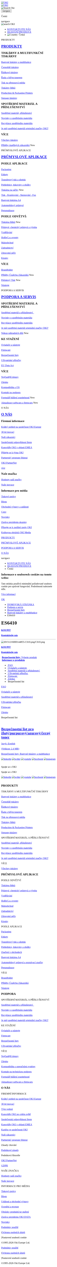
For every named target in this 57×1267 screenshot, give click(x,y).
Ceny (3, 512)
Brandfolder (7, 270)
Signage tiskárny (9, 98)
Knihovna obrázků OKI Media (16, 532)
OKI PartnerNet (9, 463)
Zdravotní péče (8, 253)
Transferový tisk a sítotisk (13, 179)
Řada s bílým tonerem (11, 77)
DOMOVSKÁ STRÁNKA (20, 604)
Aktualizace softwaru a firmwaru (17, 402)
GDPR (4, 1165)
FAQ (10, 665)
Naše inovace (7, 484)
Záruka (4, 382)
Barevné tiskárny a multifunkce (16, 62)
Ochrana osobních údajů (13, 1232)
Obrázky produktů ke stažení (15, 1212)
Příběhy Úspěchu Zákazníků (15, 275)
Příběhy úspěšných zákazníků (15, 145)
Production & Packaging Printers (17, 93)
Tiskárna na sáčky (9, 190)
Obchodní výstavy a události (15, 507)
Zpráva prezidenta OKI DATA (16, 1217)
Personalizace (7, 210)
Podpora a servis (15, 607)
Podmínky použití (9, 1227)
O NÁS (6, 414)
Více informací (8, 594)
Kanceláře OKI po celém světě (16, 1114)
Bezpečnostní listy (10, 355)
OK (3, 599)
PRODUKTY (11, 46)
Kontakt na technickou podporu (16, 1071)
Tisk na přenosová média (13, 82)
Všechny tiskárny (9, 140)
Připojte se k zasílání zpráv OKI (16, 527)
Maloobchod (7, 242)
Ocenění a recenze (10, 1206)
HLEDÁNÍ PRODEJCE (19, 32)
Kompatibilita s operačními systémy (18, 1066)
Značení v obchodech (11, 952)
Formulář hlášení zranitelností (15, 397)
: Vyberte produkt (19, 657)
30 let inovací (7, 432)
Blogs (4, 501)
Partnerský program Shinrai (14, 457)
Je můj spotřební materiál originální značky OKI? (24, 128)
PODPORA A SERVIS (18, 297)
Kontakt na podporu (11, 392)
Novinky (5, 517)
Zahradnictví (7, 247)
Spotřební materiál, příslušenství (16, 113)
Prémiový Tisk (8, 280)
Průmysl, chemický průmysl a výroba (19, 227)
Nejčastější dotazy (10, 377)
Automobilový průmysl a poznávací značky (22, 962)
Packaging (6, 169)
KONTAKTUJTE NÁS (19, 29)
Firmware (5, 350)
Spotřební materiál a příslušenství (17, 312)
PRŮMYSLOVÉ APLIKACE (24, 157)
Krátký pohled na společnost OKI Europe (21, 427)
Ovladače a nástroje (10, 345)
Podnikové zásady (10, 1150)
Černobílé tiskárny (10, 67)
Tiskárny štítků (8, 88)
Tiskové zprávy (8, 496)
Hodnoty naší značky (11, 479)
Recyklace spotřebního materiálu (17, 123)
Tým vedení (7, 1109)
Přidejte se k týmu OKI (12, 452)
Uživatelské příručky (11, 360)
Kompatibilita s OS (10, 387)
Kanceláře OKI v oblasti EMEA (16, 447)
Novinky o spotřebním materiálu (16, 118)
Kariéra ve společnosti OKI (14, 1129)
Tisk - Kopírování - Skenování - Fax (18, 195)
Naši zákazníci (8, 437)
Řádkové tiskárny (9, 72)
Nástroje (5, 285)
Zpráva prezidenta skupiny (14, 522)
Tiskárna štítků (8, 222)
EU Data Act (7, 365)
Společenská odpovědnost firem (16, 442)
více (3, 468)
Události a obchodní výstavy (15, 1201)
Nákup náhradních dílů (12, 333)
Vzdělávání (6, 232)
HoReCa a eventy (9, 237)
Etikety (4, 174)
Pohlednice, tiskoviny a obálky (16, 185)
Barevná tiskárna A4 (11, 200)
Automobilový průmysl (12, 205)
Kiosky (4, 258)
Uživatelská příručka (17, 673)
